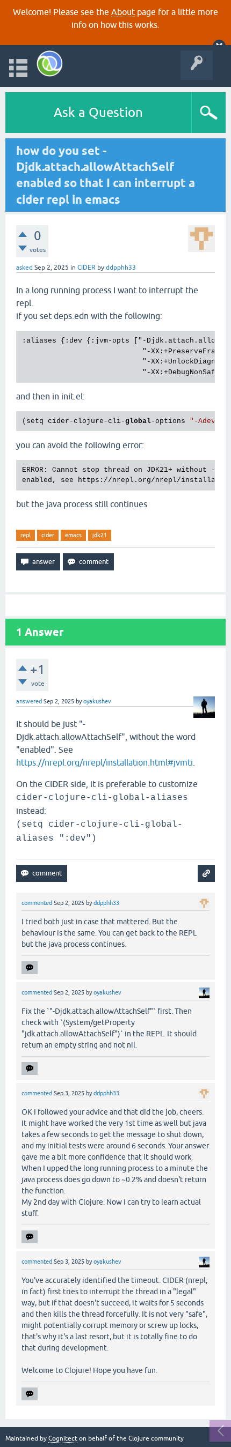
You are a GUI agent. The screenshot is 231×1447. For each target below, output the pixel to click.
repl (25, 535)
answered (29, 701)
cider (47, 535)
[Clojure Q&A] (50, 63)
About (123, 12)
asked (24, 267)
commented (36, 903)
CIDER (86, 267)
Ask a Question (98, 112)
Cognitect (62, 1438)
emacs (73, 535)
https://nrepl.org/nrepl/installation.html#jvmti (104, 762)
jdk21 (99, 535)
